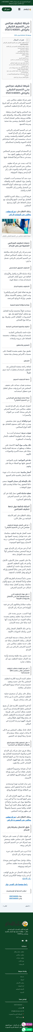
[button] (19, 9)
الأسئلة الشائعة (20, 989)
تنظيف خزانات (20, 958)
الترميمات (21, 964)
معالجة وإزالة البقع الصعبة (23, 51)
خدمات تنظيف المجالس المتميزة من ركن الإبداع (17, 46)
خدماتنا (22, 976)
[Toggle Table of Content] (27, 40)
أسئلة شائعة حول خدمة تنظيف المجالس (19, 63)
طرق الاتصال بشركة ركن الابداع (21, 77)
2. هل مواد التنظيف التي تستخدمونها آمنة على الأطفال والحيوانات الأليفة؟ (18, 68)
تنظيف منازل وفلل (19, 951)
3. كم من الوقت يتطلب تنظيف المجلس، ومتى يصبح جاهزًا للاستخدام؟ (17, 71)
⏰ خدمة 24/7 (20, 1017)
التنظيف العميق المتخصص (23, 48)
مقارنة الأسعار (20, 983)
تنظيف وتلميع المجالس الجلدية (22, 53)
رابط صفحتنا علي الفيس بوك (16, 884)
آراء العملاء (21, 986)
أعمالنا (22, 980)
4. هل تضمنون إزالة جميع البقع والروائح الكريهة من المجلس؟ (17, 74)
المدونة (22, 992)
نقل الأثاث (21, 961)
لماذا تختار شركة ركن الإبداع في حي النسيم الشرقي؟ (19, 60)
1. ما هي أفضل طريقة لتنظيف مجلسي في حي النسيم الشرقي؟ (18, 65)
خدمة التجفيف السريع (23, 58)
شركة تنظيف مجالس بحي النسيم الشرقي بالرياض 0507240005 (15, 43)
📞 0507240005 (19, 1005)
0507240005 (5, 1)
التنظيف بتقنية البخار (24, 49)
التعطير (26, 56)
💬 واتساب (21, 1008)
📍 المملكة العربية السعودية (16, 1014)
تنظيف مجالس (20, 955)
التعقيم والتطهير (25, 54)
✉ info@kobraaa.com (17, 1011)
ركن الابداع (27, 878)
